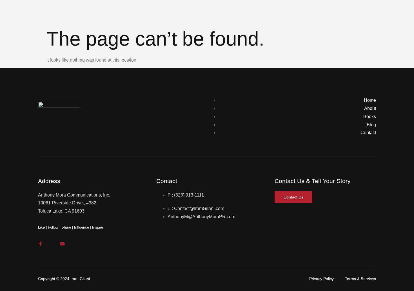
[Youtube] (62, 244)
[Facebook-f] (40, 244)
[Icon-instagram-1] (51, 244)
